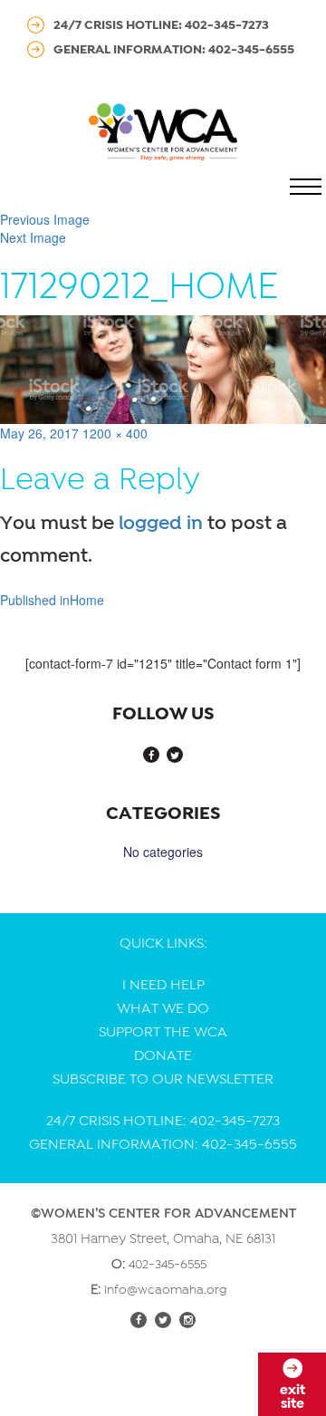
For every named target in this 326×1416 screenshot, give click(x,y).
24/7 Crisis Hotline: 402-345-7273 (161, 24)
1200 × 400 (115, 433)
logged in (161, 523)
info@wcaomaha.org (165, 1289)
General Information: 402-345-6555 (173, 49)
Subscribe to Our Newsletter (163, 1079)
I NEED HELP (163, 985)
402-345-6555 (167, 1263)
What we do (163, 1008)
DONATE (163, 1055)
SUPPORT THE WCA (163, 1032)
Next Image (33, 237)
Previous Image (45, 219)
